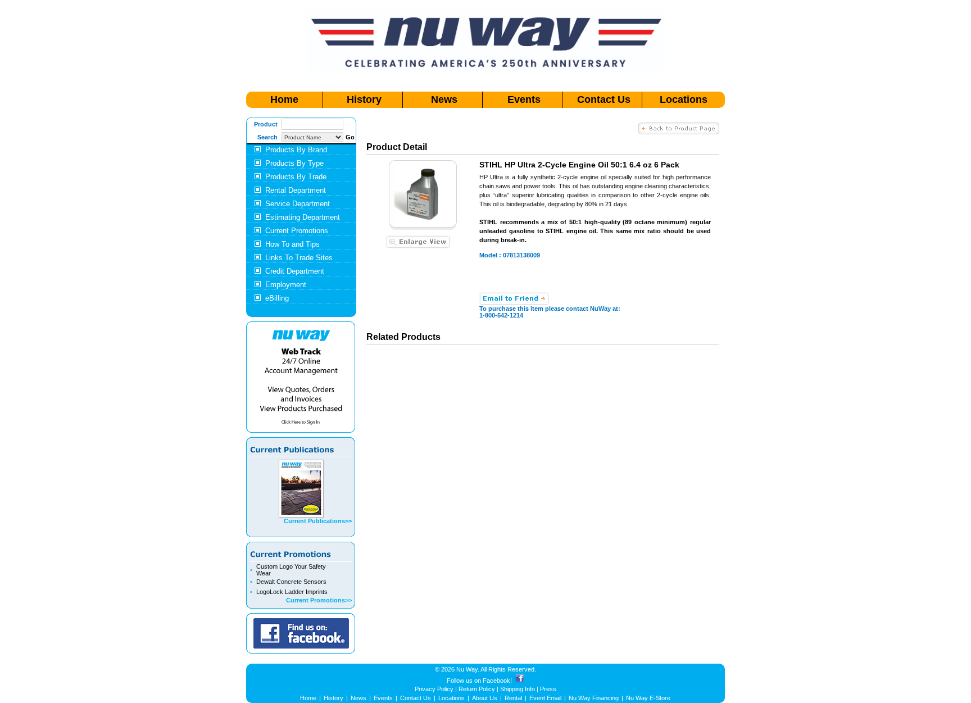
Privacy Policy (434, 689)
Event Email (545, 698)
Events (524, 99)
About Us (484, 698)
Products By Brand (296, 150)
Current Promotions (296, 230)
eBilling (277, 298)
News (444, 99)
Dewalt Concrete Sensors (291, 581)
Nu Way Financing (594, 698)
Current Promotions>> (319, 600)
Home (284, 99)
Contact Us (603, 99)
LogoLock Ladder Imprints (292, 591)
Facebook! (497, 680)
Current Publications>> (318, 521)
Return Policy (477, 689)
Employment (285, 284)
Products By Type (294, 163)
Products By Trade (295, 177)
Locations (683, 99)
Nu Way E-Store (648, 698)
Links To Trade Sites (299, 257)
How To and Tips (292, 244)
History (364, 99)
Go (350, 137)
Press (548, 689)
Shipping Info (517, 689)
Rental (513, 698)
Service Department (297, 203)
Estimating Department (302, 217)
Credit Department (294, 271)
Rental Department (295, 190)
